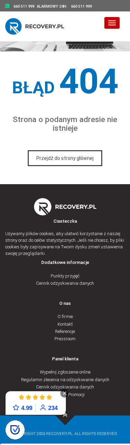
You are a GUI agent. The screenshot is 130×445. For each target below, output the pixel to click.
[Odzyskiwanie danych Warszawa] (39, 26)
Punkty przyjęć (65, 276)
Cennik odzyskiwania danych (65, 283)
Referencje (65, 331)
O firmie (65, 316)
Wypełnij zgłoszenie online (65, 372)
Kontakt (65, 324)
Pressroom (65, 338)
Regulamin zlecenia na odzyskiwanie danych (65, 379)
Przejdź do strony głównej (65, 158)
